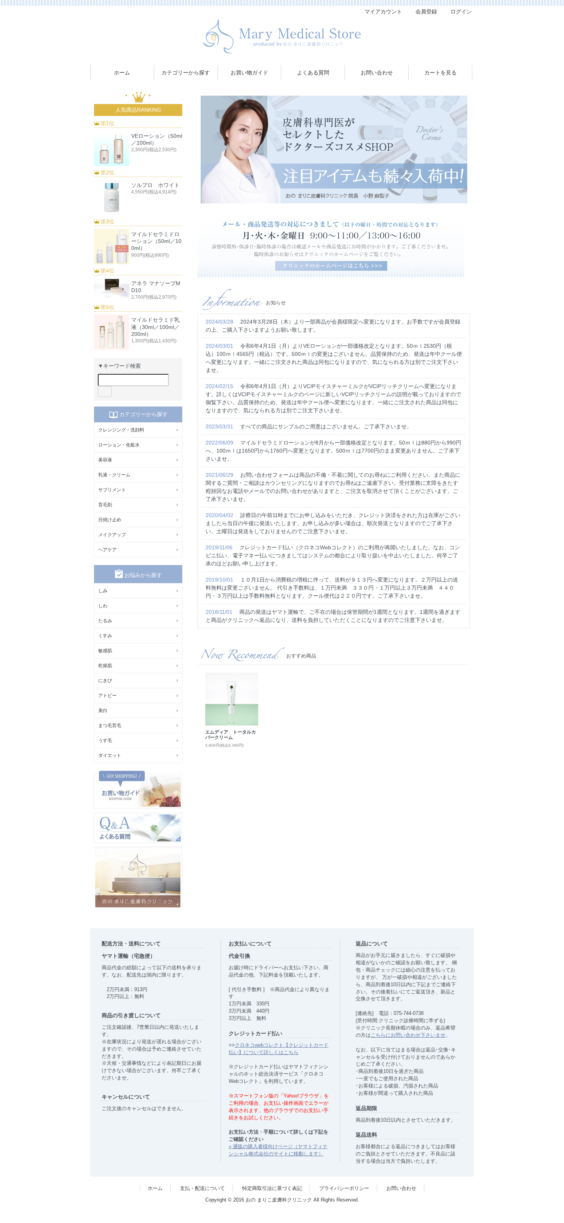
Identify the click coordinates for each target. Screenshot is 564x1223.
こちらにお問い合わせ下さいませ (408, 1035)
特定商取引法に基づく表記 (272, 1188)
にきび (105, 680)
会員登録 (426, 11)
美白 (102, 710)
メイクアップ (112, 534)
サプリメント (112, 490)
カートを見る (440, 72)
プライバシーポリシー (344, 1188)
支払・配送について (202, 1188)
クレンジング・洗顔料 (121, 430)
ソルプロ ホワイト (155, 185)
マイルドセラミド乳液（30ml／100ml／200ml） (155, 327)
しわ (102, 605)
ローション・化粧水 (119, 445)
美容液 (105, 460)
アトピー (107, 695)
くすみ (105, 635)
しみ (102, 590)
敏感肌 (105, 650)
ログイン (461, 11)
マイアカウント (383, 11)
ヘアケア (107, 549)
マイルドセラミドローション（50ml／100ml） (156, 241)
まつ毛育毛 (109, 725)
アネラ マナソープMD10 (155, 286)
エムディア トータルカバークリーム (230, 734)
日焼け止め (109, 519)
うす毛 (105, 740)
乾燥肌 (105, 665)
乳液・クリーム (114, 475)
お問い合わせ (377, 72)
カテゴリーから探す (186, 72)
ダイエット (109, 755)
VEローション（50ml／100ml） (156, 139)
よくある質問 (313, 72)
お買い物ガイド (249, 72)
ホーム (122, 72)
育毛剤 (105, 504)
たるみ (105, 620)
